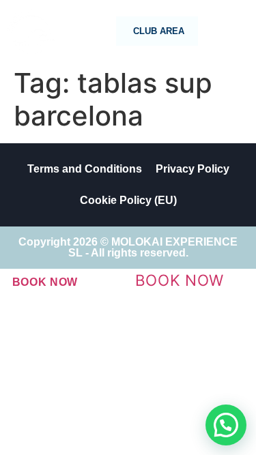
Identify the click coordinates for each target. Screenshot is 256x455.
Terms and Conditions (84, 169)
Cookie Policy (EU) (128, 200)
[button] (225, 425)
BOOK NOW (45, 282)
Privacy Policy (192, 169)
